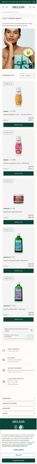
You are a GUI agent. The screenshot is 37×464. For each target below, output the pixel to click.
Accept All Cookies (18, 460)
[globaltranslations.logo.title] (18, 7)
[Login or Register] (7, 7)
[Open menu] (33, 7)
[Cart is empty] (30, 7)
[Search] (3, 7)
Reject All (18, 455)
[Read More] (16, 427)
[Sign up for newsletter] (30, 337)
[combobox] (26, 76)
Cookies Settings (18, 449)
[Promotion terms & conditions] (34, 2)
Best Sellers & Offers (11, 12)
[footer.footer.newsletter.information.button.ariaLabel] (31, 330)
